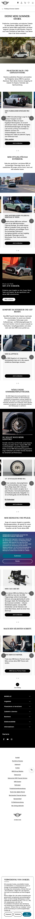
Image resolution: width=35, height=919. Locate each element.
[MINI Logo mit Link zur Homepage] (17, 815)
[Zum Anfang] (17, 684)
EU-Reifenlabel (9, 499)
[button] (21, 3)
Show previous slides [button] (3, 118)
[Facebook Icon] (3, 739)
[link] (18, 3)
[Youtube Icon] (7, 739)
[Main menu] (32, 3)
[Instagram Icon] (11, 739)
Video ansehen (9, 139)
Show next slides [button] (31, 118)
